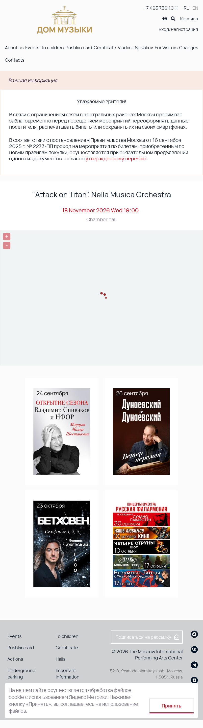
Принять (171, 705)
